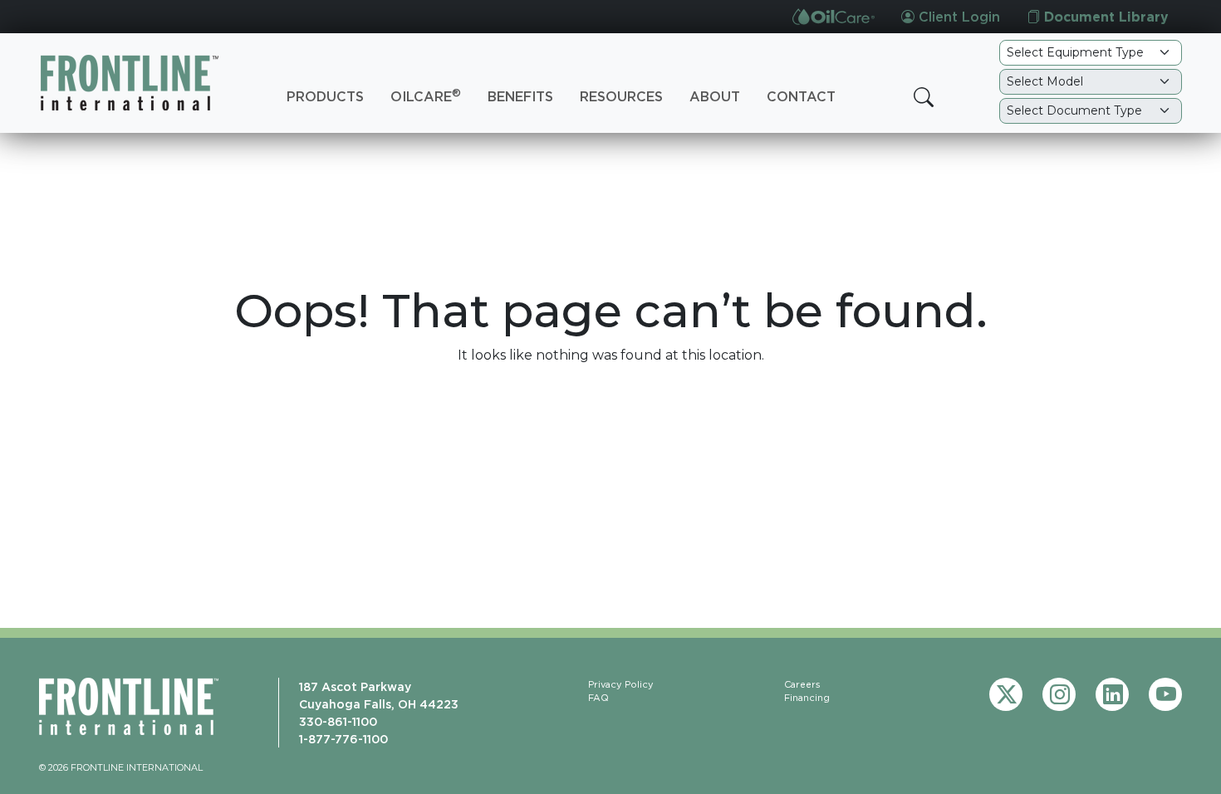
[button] (923, 97)
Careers (802, 684)
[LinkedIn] (1112, 694)
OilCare (425, 95)
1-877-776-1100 (343, 739)
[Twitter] (1005, 694)
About (714, 96)
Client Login (957, 16)
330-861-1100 (338, 721)
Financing (807, 698)
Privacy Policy (621, 684)
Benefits (520, 96)
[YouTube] (1165, 694)
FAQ (598, 698)
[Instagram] (1059, 694)
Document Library (1104, 16)
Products (325, 96)
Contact (801, 96)
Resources (621, 96)
